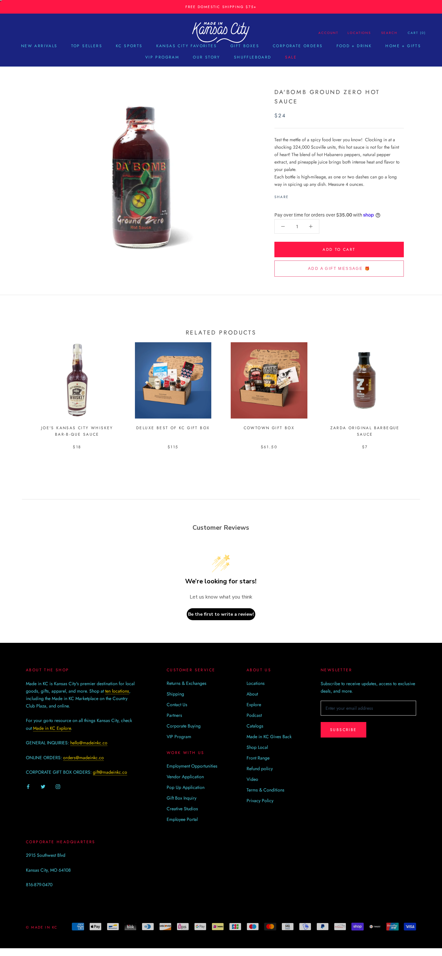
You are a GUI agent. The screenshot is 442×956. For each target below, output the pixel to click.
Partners (174, 715)
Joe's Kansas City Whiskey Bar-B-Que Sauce (77, 431)
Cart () (417, 32)
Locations (359, 32)
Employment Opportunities (192, 766)
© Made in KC (42, 927)
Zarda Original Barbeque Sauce (365, 431)
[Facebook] (295, 195)
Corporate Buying (184, 726)
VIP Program (162, 57)
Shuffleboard (252, 57)
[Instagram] (58, 786)
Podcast (254, 715)
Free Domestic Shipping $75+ (221, 6)
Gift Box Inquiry (181, 798)
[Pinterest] (312, 195)
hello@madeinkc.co (88, 742)
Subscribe (343, 730)
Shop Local (257, 747)
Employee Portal (182, 819)
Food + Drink (354, 46)
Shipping (175, 694)
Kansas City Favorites (186, 46)
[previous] (20, 389)
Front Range (258, 758)
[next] (421, 389)
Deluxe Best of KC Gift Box (173, 428)
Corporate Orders (298, 46)
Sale (291, 57)
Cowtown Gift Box (269, 428)
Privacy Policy (260, 800)
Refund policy (260, 768)
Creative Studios (182, 808)
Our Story (206, 57)
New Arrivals (39, 46)
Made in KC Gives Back (269, 736)
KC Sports (129, 46)
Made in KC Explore (52, 728)
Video (252, 779)
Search (389, 32)
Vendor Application (185, 776)
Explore (254, 704)
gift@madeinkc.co (110, 772)
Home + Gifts (403, 46)
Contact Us (177, 704)
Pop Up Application (185, 787)
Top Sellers (86, 46)
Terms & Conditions (265, 790)
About (252, 694)
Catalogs (255, 726)
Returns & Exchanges (186, 683)
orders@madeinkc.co (83, 757)
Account (328, 32)
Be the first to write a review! (221, 614)
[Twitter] (303, 195)
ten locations (117, 691)
